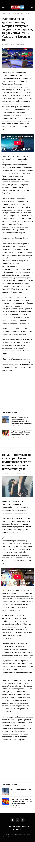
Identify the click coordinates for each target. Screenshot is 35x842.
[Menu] (3, 7)
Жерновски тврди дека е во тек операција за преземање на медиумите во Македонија (21, 433)
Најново (16, 826)
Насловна (7, 826)
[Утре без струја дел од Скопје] (5, 791)
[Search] (32, 7)
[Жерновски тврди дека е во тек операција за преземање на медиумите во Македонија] (5, 433)
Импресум (25, 826)
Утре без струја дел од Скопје (21, 789)
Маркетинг (17, 829)
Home (3, 13)
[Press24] (17, 7)
